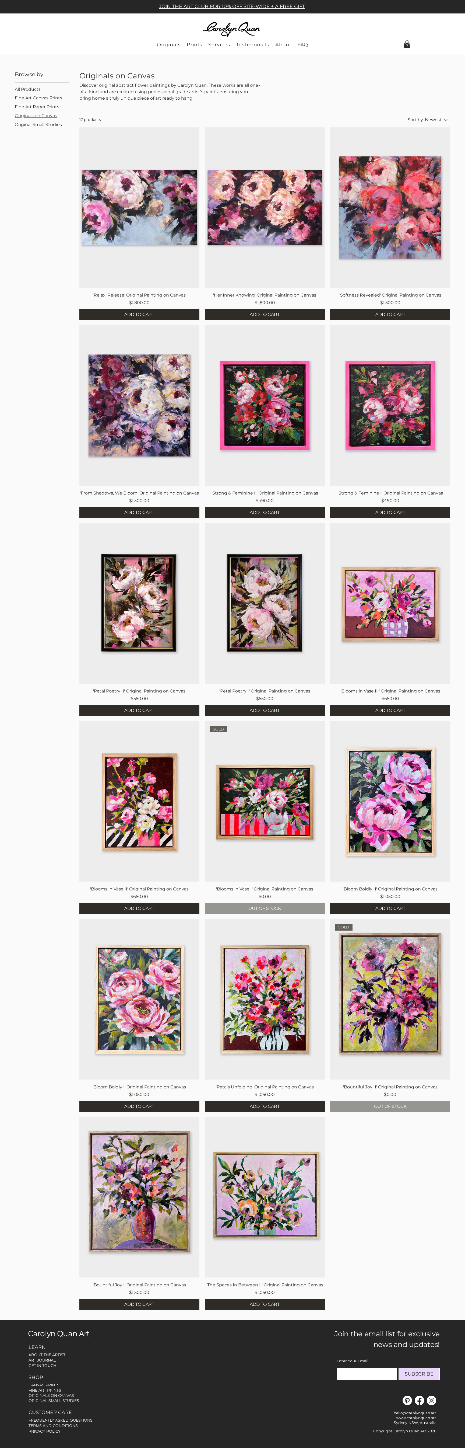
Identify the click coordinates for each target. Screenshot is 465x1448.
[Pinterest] (407, 1400)
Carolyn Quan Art (59, 1333)
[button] (407, 44)
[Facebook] (419, 1400)
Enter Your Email (352, 1361)
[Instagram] (431, 1400)
